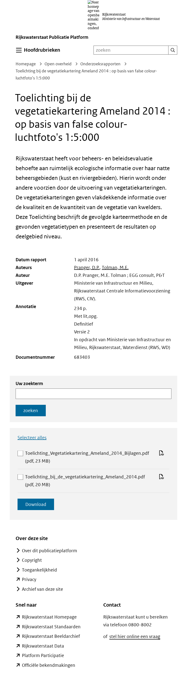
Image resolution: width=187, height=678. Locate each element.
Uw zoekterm (29, 383)
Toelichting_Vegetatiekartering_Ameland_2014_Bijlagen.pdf (87, 457)
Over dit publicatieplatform (49, 550)
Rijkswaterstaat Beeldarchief (51, 636)
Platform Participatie (43, 655)
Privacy (29, 579)
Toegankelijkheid (39, 570)
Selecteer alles (32, 437)
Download (39, 505)
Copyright (32, 560)
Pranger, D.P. (87, 267)
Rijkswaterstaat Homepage (49, 617)
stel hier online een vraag (134, 636)
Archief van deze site (42, 589)
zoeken (30, 410)
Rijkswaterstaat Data (43, 646)
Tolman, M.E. (115, 267)
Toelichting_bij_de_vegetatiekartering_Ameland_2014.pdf (85, 481)
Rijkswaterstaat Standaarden (51, 627)
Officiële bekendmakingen (48, 665)
